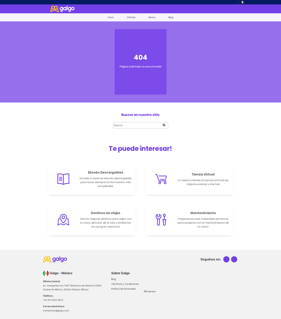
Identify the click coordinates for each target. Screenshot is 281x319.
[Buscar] (164, 125)
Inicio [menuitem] (111, 17)
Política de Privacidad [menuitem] (122, 288)
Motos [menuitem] (151, 17)
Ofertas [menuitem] (131, 17)
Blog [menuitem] (170, 17)
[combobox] (140, 125)
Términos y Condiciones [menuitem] (122, 284)
